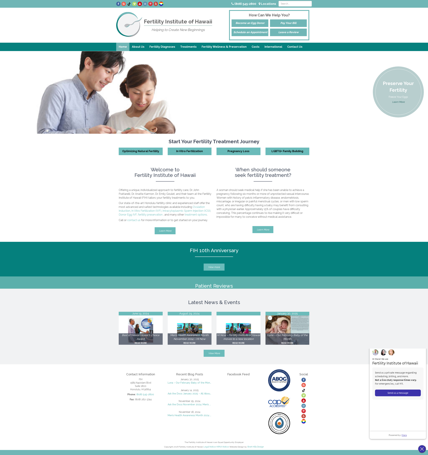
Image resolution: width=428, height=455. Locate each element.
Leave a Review (288, 32)
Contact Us (294, 46)
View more (214, 267)
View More (214, 353)
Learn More (398, 102)
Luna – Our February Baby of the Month (190, 382)
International (273, 46)
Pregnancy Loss (238, 151)
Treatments (188, 46)
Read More (141, 343)
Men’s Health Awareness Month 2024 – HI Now (190, 415)
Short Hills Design (255, 447)
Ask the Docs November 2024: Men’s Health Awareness (190, 404)
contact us (133, 220)
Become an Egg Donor (250, 23)
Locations (268, 4)
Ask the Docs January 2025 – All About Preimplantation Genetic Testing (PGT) (190, 393)
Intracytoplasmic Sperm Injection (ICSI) (186, 210)
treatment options (196, 214)
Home (123, 46)
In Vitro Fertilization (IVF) (146, 210)
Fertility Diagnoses (162, 46)
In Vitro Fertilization (189, 151)
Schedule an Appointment (250, 32)
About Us (138, 46)
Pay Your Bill (288, 23)
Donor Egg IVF (128, 214)
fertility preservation (150, 214)
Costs (255, 46)
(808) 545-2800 (245, 4)
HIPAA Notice (222, 447)
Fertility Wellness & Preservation (224, 46)
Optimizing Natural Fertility (140, 151)
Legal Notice (209, 447)
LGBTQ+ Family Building (287, 151)
